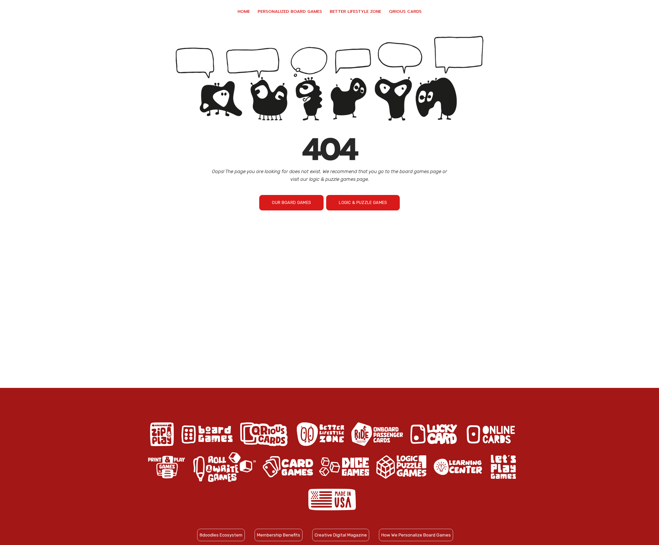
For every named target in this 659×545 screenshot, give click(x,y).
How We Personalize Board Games (416, 535)
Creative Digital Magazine (341, 535)
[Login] (630, 11)
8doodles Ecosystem (221, 535)
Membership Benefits (278, 535)
